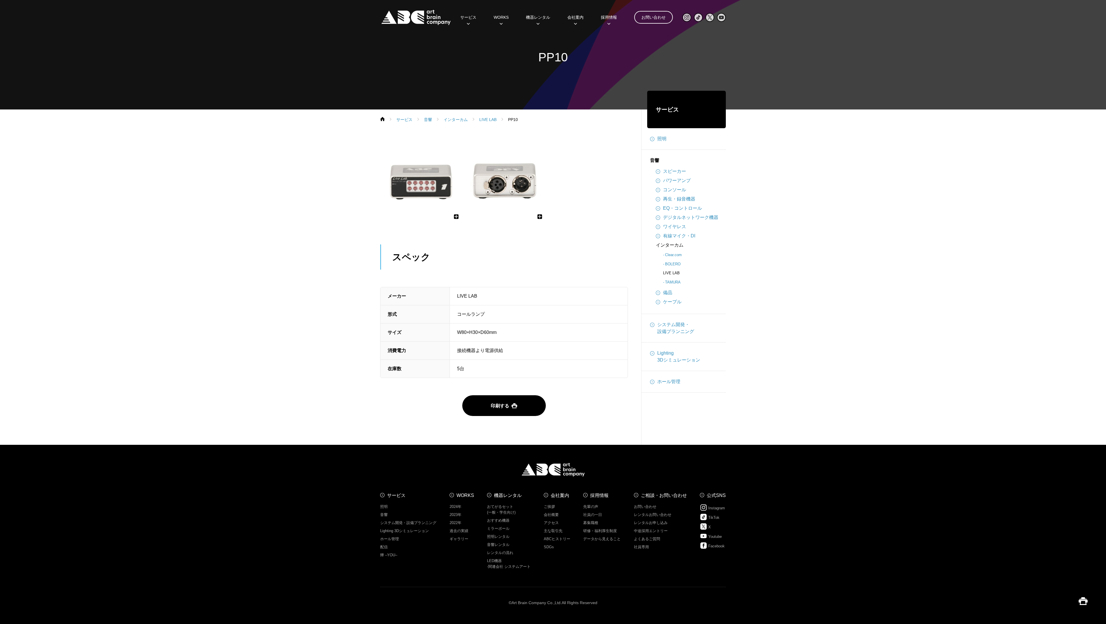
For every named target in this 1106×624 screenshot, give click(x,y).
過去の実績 (459, 531)
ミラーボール (498, 528)
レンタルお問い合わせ (652, 515)
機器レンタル (538, 17)
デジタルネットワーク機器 (690, 217)
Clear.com (673, 255)
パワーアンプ (677, 180)
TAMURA (673, 282)
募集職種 (590, 523)
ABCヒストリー (557, 539)
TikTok (713, 517)
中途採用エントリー (651, 531)
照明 (661, 138)
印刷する (500, 405)
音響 (654, 160)
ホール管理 (668, 381)
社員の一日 (592, 515)
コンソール (674, 189)
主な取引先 (553, 531)
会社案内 (560, 495)
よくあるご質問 (647, 539)
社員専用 (641, 547)
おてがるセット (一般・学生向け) (501, 509)
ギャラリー (459, 539)
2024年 (455, 506)
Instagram (716, 508)
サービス (667, 109)
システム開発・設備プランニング (675, 328)
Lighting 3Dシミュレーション (404, 531)
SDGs (549, 547)
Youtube (714, 536)
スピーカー (674, 171)
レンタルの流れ (500, 553)
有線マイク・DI (679, 235)
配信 (384, 547)
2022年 (455, 523)
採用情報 (609, 17)
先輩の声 (590, 506)
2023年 (455, 515)
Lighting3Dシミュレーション (678, 356)
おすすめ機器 (498, 520)
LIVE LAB (671, 273)
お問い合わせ (653, 17)
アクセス (551, 523)
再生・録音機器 (679, 198)
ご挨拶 (549, 506)
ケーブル (672, 301)
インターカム (669, 245)
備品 (667, 292)
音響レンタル (498, 544)
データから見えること (602, 539)
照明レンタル (498, 536)
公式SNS (716, 495)
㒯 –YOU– (388, 555)
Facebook (716, 546)
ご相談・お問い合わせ (664, 495)
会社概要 (551, 515)
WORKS (501, 17)
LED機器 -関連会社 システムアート (509, 564)
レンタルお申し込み (651, 523)
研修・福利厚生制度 (600, 531)
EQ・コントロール (682, 208)
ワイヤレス (674, 226)
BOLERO (673, 264)
